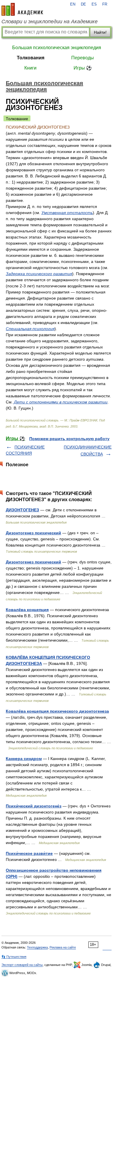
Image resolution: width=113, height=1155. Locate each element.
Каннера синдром (24, 758)
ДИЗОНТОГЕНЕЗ (22, 510)
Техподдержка (37, 947)
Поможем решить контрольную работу (69, 438)
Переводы (82, 57)
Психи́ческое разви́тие (29, 853)
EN (72, 4)
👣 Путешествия (13, 956)
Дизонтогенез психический (33, 533)
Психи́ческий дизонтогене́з (33, 806)
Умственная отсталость (67, 212)
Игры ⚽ (83, 67)
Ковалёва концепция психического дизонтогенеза (57, 711)
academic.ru (22, 9)
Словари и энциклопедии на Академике (49, 21)
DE (83, 4)
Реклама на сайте (63, 947)
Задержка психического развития (39, 273)
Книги (30, 67)
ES (94, 4)
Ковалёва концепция (27, 609)
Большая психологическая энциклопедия (56, 47)
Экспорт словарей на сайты (22, 965)
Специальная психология (30, 328)
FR (104, 4)
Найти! (100, 32)
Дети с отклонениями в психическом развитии (60, 402)
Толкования (30, 57)
